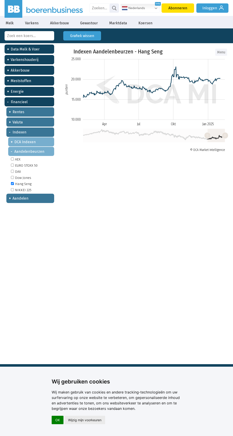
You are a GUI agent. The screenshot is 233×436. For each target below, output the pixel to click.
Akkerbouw (59, 23)
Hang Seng (23, 184)
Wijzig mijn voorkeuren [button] (84, 420)
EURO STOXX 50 (26, 165)
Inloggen (209, 8)
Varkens (32, 23)
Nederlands (136, 8)
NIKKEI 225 (23, 190)
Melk (10, 23)
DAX (18, 172)
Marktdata (118, 23)
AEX (17, 159)
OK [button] (57, 420)
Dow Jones (23, 178)
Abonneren (177, 8)
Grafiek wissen (82, 36)
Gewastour (89, 23)
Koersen (145, 23)
